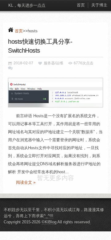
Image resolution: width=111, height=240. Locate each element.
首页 (81, 5)
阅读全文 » (25, 182)
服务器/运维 (53, 63)
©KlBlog (49, 231)
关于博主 (99, 5)
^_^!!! (48, 224)
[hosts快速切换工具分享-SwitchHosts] (55, 92)
